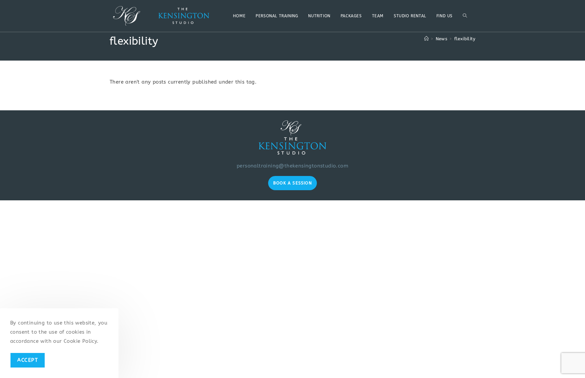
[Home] (426, 38)
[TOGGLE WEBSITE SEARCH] (465, 15)
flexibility (464, 38)
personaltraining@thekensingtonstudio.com (292, 166)
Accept (27, 360)
